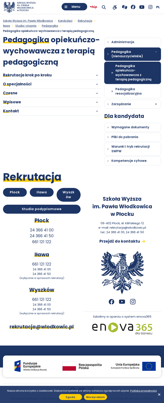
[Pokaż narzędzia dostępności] (114, 7)
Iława (42, 192)
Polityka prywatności (143, 391)
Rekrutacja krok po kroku (27, 75)
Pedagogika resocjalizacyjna (128, 91)
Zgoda (70, 397)
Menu (76, 7)
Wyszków (69, 195)
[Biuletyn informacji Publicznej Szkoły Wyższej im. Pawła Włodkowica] (93, 7)
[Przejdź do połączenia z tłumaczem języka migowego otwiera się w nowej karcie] (124, 7)
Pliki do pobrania (124, 137)
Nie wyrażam (95, 397)
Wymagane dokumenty (130, 127)
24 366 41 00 (42, 230)
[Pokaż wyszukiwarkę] (103, 7)
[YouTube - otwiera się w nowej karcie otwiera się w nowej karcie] (141, 7)
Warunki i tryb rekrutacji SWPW (130, 148)
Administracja (122, 42)
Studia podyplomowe (42, 209)
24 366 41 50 (42, 236)
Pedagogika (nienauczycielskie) (127, 54)
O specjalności (17, 84)
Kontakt (11, 111)
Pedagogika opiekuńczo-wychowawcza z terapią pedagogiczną (133, 73)
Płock (15, 192)
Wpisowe (12, 102)
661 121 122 (41, 242)
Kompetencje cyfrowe (129, 161)
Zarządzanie (121, 104)
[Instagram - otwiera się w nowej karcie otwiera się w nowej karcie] (150, 7)
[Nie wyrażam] (159, 394)
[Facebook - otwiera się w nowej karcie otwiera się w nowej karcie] (133, 7)
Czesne (10, 93)
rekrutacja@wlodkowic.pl (128, 227)
